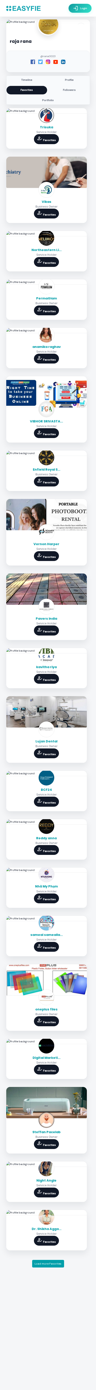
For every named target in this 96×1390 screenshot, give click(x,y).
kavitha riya (46, 667)
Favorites (27, 90)
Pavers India (46, 618)
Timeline (26, 80)
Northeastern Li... (46, 250)
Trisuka (46, 127)
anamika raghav (46, 347)
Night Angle (46, 1180)
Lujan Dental (46, 741)
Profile (69, 80)
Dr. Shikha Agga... (46, 1229)
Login (80, 8)
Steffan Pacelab (46, 1132)
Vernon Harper (46, 544)
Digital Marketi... (47, 1057)
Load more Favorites (48, 1263)
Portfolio (48, 100)
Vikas (46, 201)
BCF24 (46, 789)
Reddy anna (46, 838)
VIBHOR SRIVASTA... (46, 421)
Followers (69, 90)
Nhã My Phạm (46, 886)
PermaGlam (46, 298)
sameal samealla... (46, 935)
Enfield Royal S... (46, 469)
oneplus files (46, 1009)
